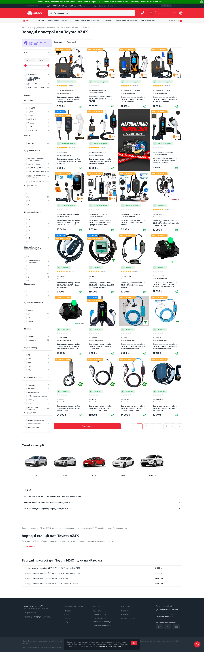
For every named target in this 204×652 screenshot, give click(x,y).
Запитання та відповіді (102, 622)
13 (38, 277)
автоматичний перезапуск (38, 408)
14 (38, 281)
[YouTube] (176, 626)
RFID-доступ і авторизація (38, 396)
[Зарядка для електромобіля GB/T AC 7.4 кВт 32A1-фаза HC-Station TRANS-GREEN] (102, 264)
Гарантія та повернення (102, 618)
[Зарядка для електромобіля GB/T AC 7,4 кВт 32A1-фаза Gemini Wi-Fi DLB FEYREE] (70, 202)
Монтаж (27, 329)
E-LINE (38, 127)
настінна (38, 336)
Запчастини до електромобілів (87, 20)
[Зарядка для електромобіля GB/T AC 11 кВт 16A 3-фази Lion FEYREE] (102, 78)
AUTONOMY (38, 119)
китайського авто (38, 424)
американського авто (38, 420)
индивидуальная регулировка (38, 261)
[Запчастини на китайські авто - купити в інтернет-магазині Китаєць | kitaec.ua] (34, 13)
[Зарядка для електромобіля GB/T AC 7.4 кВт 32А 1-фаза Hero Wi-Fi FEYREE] (102, 140)
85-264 (38, 321)
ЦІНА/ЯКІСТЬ (38, 74)
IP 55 (38, 359)
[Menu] (23, 13)
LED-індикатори (38, 392)
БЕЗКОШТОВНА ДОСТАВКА (38, 79)
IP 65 (38, 363)
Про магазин (98, 611)
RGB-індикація (38, 400)
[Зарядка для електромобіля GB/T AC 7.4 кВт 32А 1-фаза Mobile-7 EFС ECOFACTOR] (166, 264)
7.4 (38, 197)
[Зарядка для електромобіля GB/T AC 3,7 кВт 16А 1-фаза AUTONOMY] (70, 264)
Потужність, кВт (30, 186)
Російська (177, 6)
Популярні (71, 42)
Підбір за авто (72, 28)
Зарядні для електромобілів (126, 20)
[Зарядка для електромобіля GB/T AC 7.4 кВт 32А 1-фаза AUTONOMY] (102, 326)
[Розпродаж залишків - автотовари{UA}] (134, 140)
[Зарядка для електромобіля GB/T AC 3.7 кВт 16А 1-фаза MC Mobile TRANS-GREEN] (134, 326)
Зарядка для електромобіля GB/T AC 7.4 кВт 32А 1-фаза (47, 578)
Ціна (26, 52)
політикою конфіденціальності (111, 646)
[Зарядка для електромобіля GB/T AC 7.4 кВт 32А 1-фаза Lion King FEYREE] (134, 78)
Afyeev (38, 112)
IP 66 (38, 366)
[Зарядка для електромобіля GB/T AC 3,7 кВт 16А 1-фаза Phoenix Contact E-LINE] (102, 388)
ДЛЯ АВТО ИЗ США (38, 84)
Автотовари (107, 20)
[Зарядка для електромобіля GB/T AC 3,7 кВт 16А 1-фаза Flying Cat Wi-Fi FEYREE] (102, 202)
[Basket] (180, 13)
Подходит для (30, 413)
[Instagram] (167, 626)
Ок (134, 643)
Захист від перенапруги (38, 171)
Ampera (38, 116)
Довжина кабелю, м (32, 212)
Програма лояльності (101, 625)
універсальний (38, 428)
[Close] (201, 1)
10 (38, 273)
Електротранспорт (148, 20)
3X (36, 476)
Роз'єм (27, 136)
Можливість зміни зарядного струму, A (32, 248)
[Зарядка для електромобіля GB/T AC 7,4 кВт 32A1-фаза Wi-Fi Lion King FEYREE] (166, 78)
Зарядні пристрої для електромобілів (47, 28)
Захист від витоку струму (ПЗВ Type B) (38, 176)
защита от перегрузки (38, 168)
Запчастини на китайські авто (59, 20)
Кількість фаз (29, 284)
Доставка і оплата (100, 614)
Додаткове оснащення (33, 377)
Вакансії (102, 6)
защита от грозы (38, 164)
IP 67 (38, 370)
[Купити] (80, 106)
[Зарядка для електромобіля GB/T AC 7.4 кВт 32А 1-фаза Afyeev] (134, 202)
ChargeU (38, 123)
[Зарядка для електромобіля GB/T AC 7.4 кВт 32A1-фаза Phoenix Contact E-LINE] (134, 388)
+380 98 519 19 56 (77, 6)
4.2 (38, 227)
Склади (27, 95)
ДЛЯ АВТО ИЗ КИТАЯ (38, 87)
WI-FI (38, 404)
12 (38, 256)
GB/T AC (38, 143)
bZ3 (65, 476)
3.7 (38, 193)
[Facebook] (159, 626)
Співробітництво (128, 618)
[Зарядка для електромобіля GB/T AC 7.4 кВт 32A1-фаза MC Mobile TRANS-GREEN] (166, 326)
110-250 (38, 310)
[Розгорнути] (28, 546)
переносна (38, 340)
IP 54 (38, 355)
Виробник (28, 101)
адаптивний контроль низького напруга (38, 159)
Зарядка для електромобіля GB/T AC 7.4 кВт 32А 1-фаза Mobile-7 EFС (52, 568)
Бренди (67, 618)
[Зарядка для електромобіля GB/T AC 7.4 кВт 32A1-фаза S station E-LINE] (70, 388)
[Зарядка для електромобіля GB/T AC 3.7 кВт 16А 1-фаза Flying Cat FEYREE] (166, 140)
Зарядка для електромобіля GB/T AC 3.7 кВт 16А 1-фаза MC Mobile (51, 584)
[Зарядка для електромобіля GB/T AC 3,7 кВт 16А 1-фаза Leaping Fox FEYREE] (70, 78)
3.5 (38, 219)
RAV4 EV (152, 476)
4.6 (38, 231)
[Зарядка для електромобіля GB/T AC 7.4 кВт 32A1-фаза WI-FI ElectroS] (70, 140)
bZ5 (94, 476)
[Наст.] (179, 426)
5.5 (38, 238)
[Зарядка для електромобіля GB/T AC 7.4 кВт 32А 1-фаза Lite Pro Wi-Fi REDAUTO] (166, 202)
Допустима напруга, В (33, 303)
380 (38, 318)
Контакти (112, 6)
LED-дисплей (38, 389)
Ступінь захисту (30, 348)
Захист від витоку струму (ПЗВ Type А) (38, 182)
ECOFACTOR (38, 130)
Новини (67, 611)
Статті (66, 614)
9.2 (38, 201)
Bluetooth (38, 385)
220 (38, 314)
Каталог (41, 20)
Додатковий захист (32, 151)
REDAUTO (38, 108)
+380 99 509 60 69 (59, 6)
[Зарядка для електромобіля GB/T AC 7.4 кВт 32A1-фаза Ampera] (134, 264)
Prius (123, 476)
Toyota (84, 28)
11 (38, 205)
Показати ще (87, 426)
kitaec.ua (25, 28)
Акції (94, 6)
